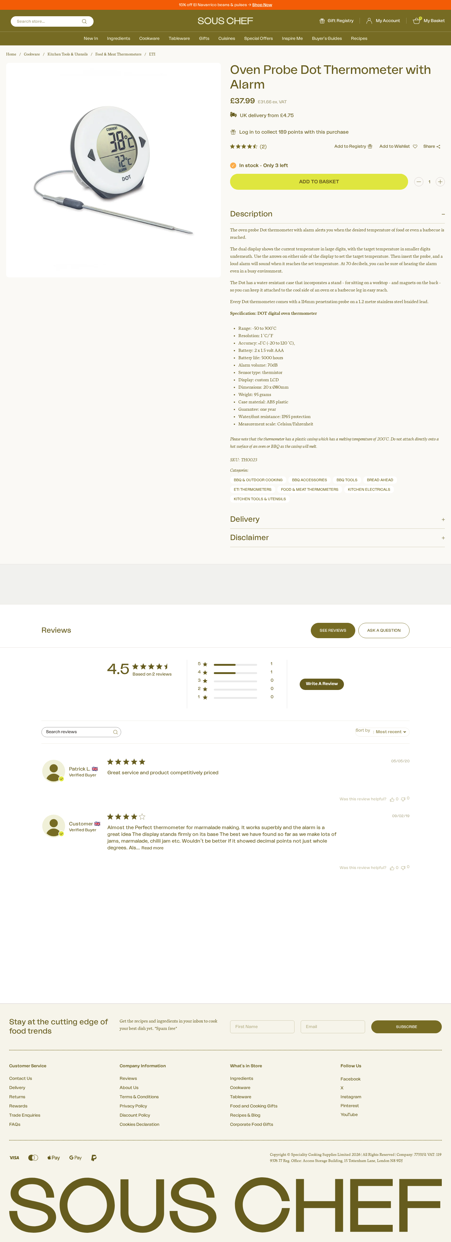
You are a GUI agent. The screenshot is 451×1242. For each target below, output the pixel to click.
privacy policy (318, 689)
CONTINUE (285, 672)
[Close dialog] (337, 568)
